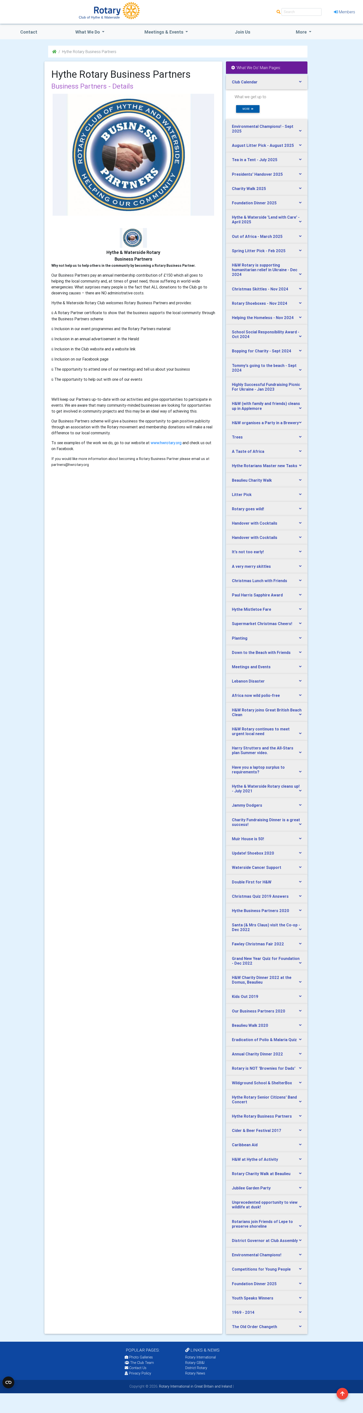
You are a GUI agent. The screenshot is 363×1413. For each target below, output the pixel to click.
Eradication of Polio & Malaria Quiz (264, 1039)
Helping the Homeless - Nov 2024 (263, 317)
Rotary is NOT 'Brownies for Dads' (263, 1068)
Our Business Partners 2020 (258, 1011)
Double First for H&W (251, 881)
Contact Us (137, 1368)
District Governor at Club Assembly (265, 1240)
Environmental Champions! (256, 1254)
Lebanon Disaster (248, 681)
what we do (88, 32)
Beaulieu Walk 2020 (250, 1025)
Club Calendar (245, 81)
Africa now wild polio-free (256, 695)
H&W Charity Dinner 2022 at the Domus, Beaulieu (261, 980)
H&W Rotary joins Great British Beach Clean (267, 712)
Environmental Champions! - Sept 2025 (262, 129)
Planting (239, 638)
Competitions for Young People (261, 1269)
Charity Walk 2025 (249, 188)
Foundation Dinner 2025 (254, 202)
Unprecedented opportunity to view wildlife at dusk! (265, 1204)
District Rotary (196, 1368)
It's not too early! (248, 551)
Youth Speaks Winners (252, 1298)
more (246, 109)
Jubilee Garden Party (251, 1187)
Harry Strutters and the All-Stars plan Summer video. (262, 750)
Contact (28, 32)
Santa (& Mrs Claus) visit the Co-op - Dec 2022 (266, 927)
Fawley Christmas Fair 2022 (258, 943)
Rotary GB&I (194, 1362)
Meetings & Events (164, 32)
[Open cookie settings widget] (8, 1382)
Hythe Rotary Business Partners (262, 1116)
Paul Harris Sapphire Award (257, 594)
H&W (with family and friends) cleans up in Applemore (266, 406)
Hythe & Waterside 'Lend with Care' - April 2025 (266, 219)
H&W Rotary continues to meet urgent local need (261, 731)
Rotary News (195, 1373)
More (302, 32)
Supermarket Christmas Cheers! (262, 623)
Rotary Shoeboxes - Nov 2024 (259, 303)
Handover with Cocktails (254, 523)
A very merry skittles (251, 566)
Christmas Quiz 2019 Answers (260, 896)
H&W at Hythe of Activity (255, 1159)
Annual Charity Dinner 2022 (257, 1053)
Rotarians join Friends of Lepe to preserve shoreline (262, 1224)
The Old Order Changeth (254, 1326)
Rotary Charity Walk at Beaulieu (261, 1173)
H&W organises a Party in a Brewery (265, 422)
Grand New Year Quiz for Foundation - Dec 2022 (266, 961)
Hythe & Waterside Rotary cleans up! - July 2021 (266, 788)
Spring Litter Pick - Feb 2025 (258, 250)
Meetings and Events (251, 666)
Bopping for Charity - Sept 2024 (261, 350)
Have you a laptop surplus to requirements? (258, 769)
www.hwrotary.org (166, 442)
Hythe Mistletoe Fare (251, 609)
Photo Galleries (140, 1357)
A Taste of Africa (248, 451)
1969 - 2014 (243, 1312)
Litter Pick (242, 494)
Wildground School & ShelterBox (262, 1082)
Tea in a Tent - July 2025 (254, 159)
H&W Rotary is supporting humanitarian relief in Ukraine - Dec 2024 (264, 270)
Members (347, 11)
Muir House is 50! (248, 838)
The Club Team (142, 1362)
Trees (237, 437)
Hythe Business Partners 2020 (260, 910)
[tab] (266, 82)
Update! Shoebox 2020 (253, 853)
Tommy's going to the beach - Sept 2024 (264, 368)
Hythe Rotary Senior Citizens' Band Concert (264, 1099)
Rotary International (200, 1357)
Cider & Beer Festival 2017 (256, 1130)
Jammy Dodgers (247, 805)
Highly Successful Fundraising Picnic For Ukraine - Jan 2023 (266, 387)
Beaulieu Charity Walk (252, 480)
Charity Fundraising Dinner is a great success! (266, 822)
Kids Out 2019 (245, 996)
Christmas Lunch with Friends (259, 580)
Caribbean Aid (245, 1144)
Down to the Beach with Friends (261, 652)
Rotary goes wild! (248, 508)
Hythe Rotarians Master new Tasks (264, 465)
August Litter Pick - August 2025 (263, 145)
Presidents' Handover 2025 (257, 174)
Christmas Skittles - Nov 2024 (260, 288)
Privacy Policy (140, 1373)
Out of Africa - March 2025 (257, 236)
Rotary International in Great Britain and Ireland (195, 1386)
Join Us (242, 32)
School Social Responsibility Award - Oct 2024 (265, 334)
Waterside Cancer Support (256, 867)
